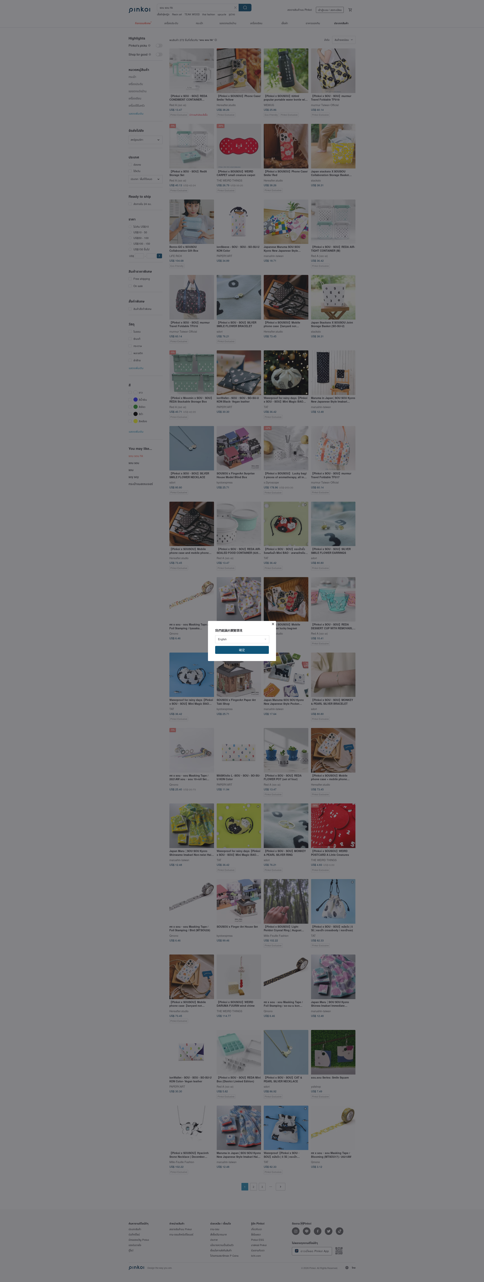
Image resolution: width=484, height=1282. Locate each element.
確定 (242, 650)
